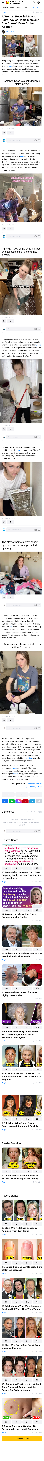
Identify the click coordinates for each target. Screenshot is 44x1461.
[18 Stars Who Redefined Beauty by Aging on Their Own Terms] (22, 1211)
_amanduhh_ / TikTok (34, 784)
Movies (4, 1312)
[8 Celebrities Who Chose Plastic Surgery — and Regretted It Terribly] (22, 1106)
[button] (8, 794)
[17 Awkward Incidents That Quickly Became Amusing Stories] (22, 897)
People (4, 12)
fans (11, 627)
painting (29, 758)
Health (4, 1273)
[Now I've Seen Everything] (14, 2)
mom (10, 66)
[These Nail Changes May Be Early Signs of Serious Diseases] (22, 1250)
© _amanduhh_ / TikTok (8, 129)
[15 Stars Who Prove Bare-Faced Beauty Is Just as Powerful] (22, 1328)
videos (38, 345)
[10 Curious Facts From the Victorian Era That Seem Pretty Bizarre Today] (22, 1158)
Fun (3, 921)
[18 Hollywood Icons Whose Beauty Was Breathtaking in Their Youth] (22, 936)
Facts (3, 1041)
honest (15, 774)
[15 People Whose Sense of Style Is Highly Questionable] (22, 975)
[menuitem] (4, 7)
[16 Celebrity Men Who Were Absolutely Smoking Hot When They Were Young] (22, 1289)
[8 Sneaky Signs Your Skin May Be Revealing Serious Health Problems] (22, 1409)
